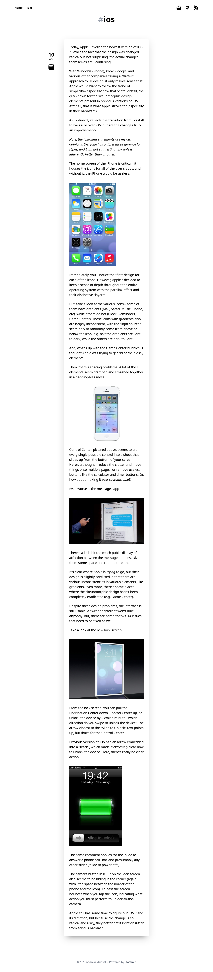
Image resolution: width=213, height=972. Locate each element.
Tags (29, 7)
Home (18, 7)
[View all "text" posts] (51, 67)
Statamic (130, 962)
